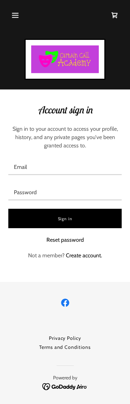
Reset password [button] (65, 240)
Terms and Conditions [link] (65, 347)
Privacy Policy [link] (65, 338)
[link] (64, 59)
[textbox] (65, 166)
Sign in (65, 218)
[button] (15, 15)
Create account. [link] (84, 255)
